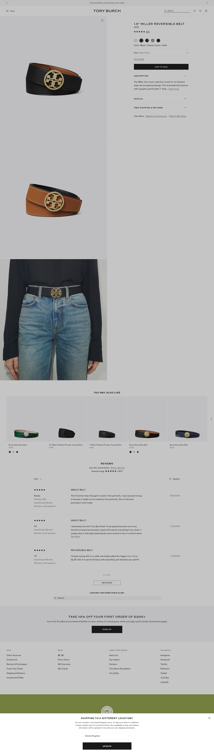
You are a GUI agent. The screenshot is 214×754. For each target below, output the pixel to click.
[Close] (209, 718)
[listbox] (107, 735)
